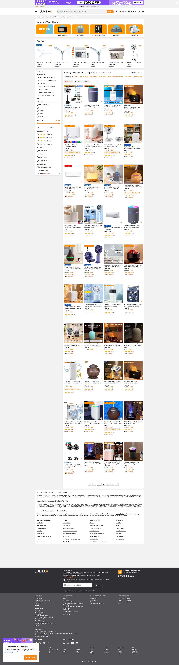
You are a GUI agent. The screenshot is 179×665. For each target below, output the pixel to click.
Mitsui (91, 648)
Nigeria (128, 598)
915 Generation (43, 104)
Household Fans (42, 89)
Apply (58, 120)
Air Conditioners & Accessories (47, 80)
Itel (63, 652)
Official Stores (66, 614)
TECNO (120, 651)
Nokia (105, 648)
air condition (111, 76)
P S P (117, 525)
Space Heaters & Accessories (46, 95)
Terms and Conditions (68, 601)
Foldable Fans (120, 536)
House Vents (66, 522)
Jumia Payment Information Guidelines (73, 603)
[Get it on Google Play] (130, 576)
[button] (81, 102)
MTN (91, 649)
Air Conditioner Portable (70, 531)
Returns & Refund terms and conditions (45, 623)
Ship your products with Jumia (70, 611)
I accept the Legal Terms (69, 577)
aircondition (93, 76)
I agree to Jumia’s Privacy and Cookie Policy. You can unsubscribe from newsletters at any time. (87, 580)
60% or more (43, 154)
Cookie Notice (66, 609)
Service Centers (39, 611)
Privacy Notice (66, 608)
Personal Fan (40, 533)
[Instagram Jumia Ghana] (40, 643)
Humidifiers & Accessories (45, 92)
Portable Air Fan (41, 541)
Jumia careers (66, 600)
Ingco (64, 651)
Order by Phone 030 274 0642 (43, 600)
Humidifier (40, 539)
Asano (41, 116)
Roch (105, 651)
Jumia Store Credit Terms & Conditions (73, 606)
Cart (142, 11)
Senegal (129, 600)
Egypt (119, 600)
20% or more (43, 160)
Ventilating (40, 522)
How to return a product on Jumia (44, 617)
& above (49, 134)
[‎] (44, 30)
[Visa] (68, 643)
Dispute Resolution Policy (41, 622)
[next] (141, 56)
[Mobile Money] (77, 643)
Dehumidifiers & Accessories (46, 86)
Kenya (119, 601)
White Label (135, 652)
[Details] (59, 173)
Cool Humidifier (94, 539)
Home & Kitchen (54, 17)
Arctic (41, 113)
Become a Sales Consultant (97, 603)
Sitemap (37, 605)
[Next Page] (112, 484)
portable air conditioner (70, 533)
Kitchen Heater (84, 76)
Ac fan (65, 520)
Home (36, 17)
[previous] (38, 56)
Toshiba (120, 652)
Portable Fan (66, 541)
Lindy (77, 652)
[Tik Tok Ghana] (48, 643)
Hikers (50, 651)
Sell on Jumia (40, 6)
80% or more (43, 150)
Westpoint (134, 649)
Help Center (38, 602)
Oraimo (106, 649)
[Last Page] (117, 484)
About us (65, 598)
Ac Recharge (66, 536)
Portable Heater (94, 531)
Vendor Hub (93, 600)
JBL (77, 648)
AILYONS (41, 110)
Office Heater (102, 76)
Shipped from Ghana (45, 167)
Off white (39, 531)
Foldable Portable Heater (44, 536)
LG (77, 651)
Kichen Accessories (68, 528)
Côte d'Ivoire (121, 598)
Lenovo (78, 649)
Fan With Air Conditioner (44, 520)
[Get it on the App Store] (121, 576)
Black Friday (66, 605)
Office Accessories (42, 528)
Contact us (38, 603)
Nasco (92, 651)
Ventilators (119, 520)
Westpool (134, 651)
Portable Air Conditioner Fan (71, 539)
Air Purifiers (41, 83)
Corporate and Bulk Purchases (43, 618)
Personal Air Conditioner (97, 533)
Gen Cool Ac (66, 525)
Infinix (64, 649)
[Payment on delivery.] (64, 643)
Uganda (129, 601)
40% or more (43, 157)
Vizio (133, 648)
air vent (92, 522)
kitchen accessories (95, 528)
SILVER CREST (121, 648)
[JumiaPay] (88, 7)
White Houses (120, 528)
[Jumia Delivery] (96, 7)
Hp (49, 652)
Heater (76, 76)
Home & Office (44, 17)
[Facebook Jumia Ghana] (36, 643)
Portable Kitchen (121, 531)
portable (118, 533)
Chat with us (38, 598)
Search (110, 11)
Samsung (106, 652)
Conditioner (128, 76)
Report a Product (39, 620)
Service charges (94, 601)
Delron (50, 648)
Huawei (64, 648)
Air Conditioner (138, 76)
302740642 (47, 634)
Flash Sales (65, 612)
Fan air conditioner (95, 520)
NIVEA (92, 652)
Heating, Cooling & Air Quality (46, 77)
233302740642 (45, 636)
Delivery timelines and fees (42, 615)
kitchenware (120, 76)
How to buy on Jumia (40, 612)
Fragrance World (53, 649)
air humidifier (120, 539)
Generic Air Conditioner (96, 525)
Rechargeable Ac (94, 536)
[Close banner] (177, 2)
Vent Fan (118, 522)
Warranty (37, 625)
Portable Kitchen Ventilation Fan (99, 541)
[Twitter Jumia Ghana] (44, 643)
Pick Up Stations (39, 614)
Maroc (119, 603)
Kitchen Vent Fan (42, 525)
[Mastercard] (72, 643)
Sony (119, 649)
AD (40, 107)
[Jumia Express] (43, 173)
